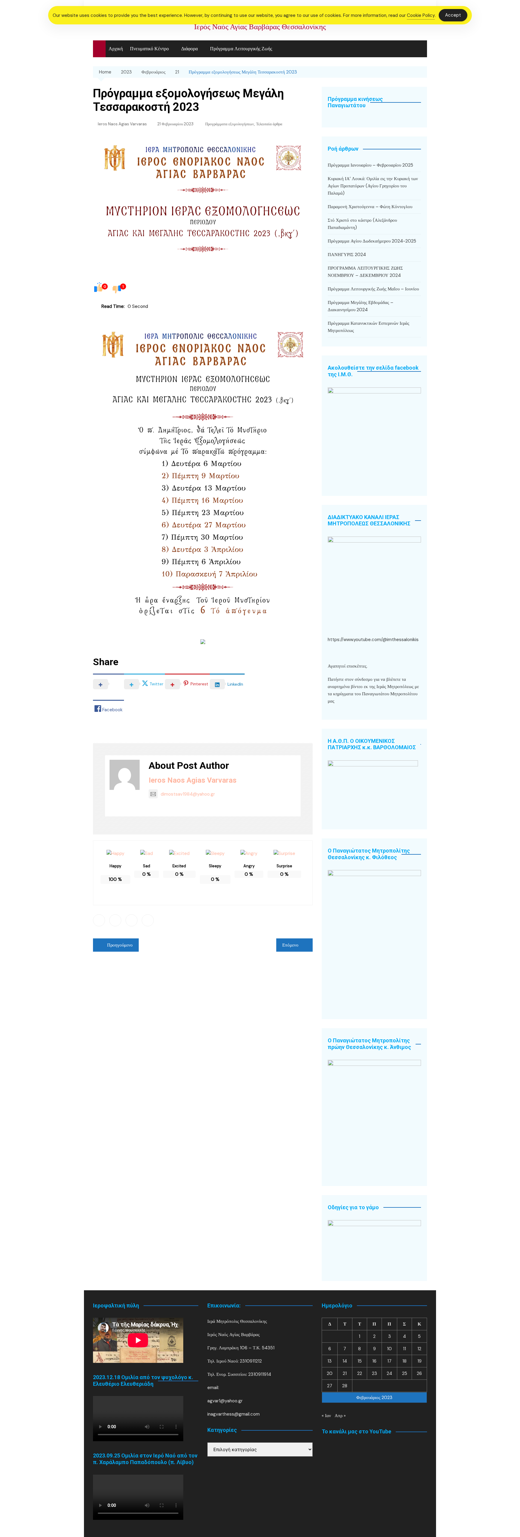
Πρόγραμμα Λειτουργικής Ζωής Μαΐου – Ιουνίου (373, 289)
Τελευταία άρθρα (269, 124)
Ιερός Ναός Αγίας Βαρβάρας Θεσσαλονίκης (260, 27)
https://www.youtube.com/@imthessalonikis (373, 640)
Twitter (115, 920)
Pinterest (148, 920)
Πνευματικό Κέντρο (149, 48)
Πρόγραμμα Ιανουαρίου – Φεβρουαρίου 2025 (370, 165)
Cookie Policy (421, 15)
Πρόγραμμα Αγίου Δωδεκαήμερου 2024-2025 (372, 241)
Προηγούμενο (120, 945)
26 (419, 1373)
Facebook (99, 920)
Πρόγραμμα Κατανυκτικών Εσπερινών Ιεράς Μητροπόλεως (368, 326)
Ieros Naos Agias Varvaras (122, 124)
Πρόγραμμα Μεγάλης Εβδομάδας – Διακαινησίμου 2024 (360, 306)
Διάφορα (189, 48)
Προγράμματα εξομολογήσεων (229, 124)
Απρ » (340, 1416)
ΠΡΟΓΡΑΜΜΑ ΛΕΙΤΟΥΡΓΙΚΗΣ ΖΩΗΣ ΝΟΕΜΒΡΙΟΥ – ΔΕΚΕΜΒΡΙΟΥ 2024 (365, 271)
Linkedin (131, 920)
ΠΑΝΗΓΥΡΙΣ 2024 (347, 255)
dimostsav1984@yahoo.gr (188, 794)
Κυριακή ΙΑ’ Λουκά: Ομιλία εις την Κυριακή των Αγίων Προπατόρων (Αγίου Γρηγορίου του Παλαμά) (373, 186)
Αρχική (116, 48)
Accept (453, 15)
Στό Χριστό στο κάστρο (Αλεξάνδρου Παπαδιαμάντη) (362, 223)
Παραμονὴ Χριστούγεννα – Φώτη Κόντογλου (370, 207)
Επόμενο (290, 945)
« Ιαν (326, 1416)
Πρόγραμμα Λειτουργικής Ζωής (241, 48)
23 (374, 1373)
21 (345, 1373)
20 (330, 1373)
